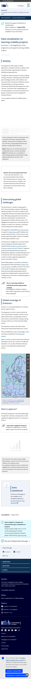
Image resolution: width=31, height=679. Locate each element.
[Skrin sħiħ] (28, 366)
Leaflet (14, 400)
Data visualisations (6, 17)
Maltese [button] (22, 5)
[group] (13, 375)
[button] (15, 376)
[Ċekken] (28, 363)
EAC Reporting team (21, 535)
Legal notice (4, 649)
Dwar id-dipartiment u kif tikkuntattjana (12, 598)
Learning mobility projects (18, 17)
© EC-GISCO (9, 400)
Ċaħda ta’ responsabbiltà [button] (14, 402)
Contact (3, 633)
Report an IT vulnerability (8, 636)
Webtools (4, 400)
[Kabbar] (28, 359)
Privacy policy (5, 646)
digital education (13, 232)
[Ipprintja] (28, 370)
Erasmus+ (4, 579)
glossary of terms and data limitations (16, 29)
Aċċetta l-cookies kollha (14, 671)
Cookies (3, 642)
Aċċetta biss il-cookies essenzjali (16, 675)
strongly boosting (23, 230)
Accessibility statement (8, 590)
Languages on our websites (8, 639)
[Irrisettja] (28, 355)
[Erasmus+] (4, 5)
